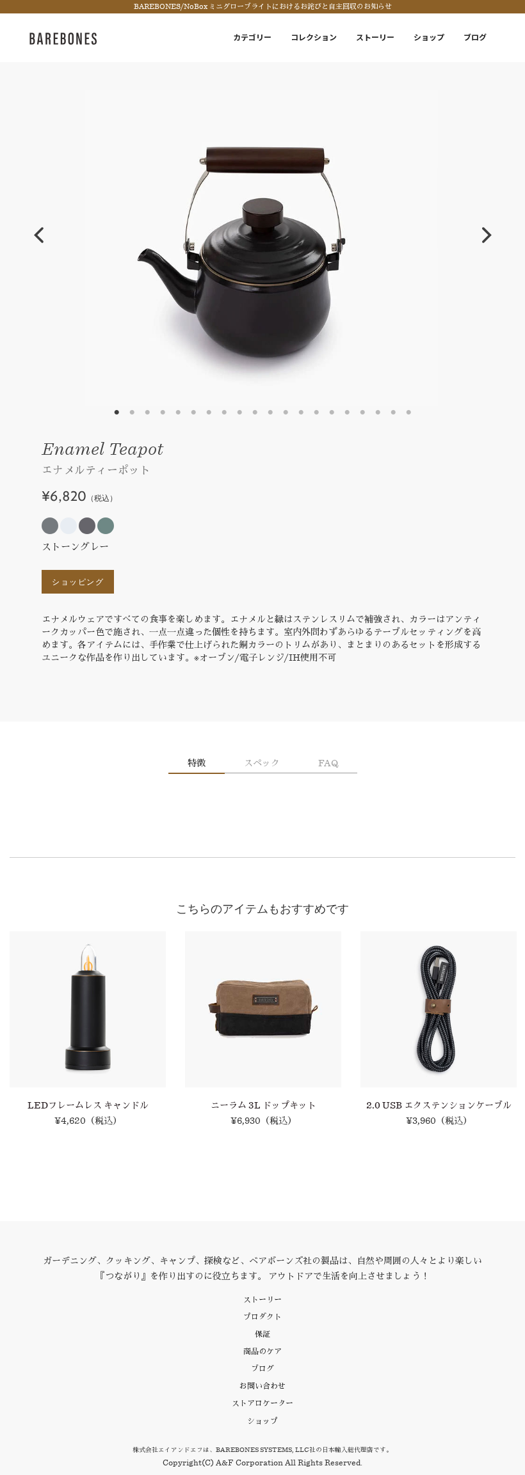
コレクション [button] (314, 37)
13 (301, 412)
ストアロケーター (262, 1403)
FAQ (328, 763)
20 (408, 412)
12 (285, 412)
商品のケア (262, 1351)
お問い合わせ (262, 1386)
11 (270, 412)
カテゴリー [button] (252, 37)
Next (486, 235)
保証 (262, 1334)
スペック (262, 763)
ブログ (475, 37)
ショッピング (78, 582)
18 (377, 412)
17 (362, 412)
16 (347, 412)
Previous (38, 235)
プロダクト (262, 1316)
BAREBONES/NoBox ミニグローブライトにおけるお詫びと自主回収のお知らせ (263, 7)
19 (393, 412)
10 (254, 412)
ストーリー (375, 37)
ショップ (429, 37)
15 (331, 412)
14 (316, 412)
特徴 (197, 763)
